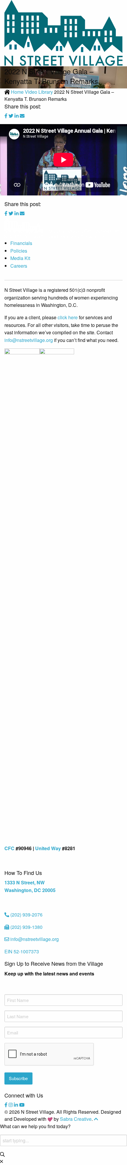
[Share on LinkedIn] (17, 115)
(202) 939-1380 (26, 927)
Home (17, 91)
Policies (18, 250)
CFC (9, 848)
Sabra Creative (76, 1118)
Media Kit (20, 258)
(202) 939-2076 (26, 914)
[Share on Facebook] (6, 115)
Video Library (39, 91)
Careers (18, 265)
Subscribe (18, 1078)
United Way (48, 848)
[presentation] (49, 1054)
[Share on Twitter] (11, 115)
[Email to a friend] (22, 115)
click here (68, 317)
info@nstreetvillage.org (28, 340)
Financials (21, 243)
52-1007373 (21, 951)
